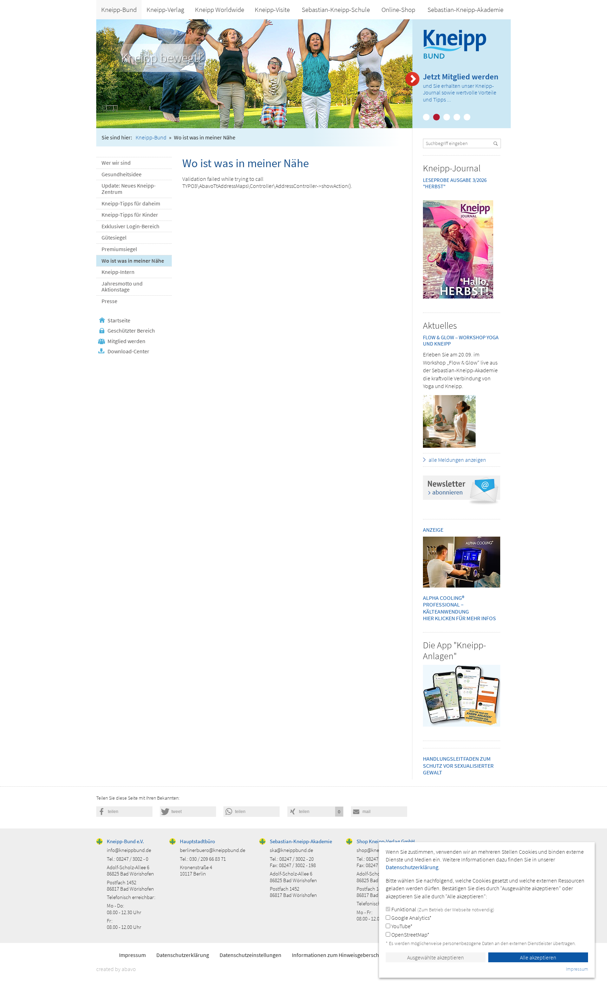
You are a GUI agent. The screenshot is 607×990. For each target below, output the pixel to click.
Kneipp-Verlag (165, 9)
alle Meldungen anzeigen (457, 459)
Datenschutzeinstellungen (250, 954)
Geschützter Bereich (131, 330)
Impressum (132, 954)
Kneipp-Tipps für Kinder (130, 214)
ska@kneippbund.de (291, 850)
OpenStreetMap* (409, 934)
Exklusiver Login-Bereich (130, 226)
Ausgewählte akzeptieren (435, 957)
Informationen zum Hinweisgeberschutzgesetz (347, 954)
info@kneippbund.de (129, 850)
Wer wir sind (116, 162)
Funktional (442, 909)
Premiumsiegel (119, 249)
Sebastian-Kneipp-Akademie (465, 9)
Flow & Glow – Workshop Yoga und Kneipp (460, 340)
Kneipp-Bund (119, 9)
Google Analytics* (410, 917)
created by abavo (116, 968)
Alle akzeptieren (538, 957)
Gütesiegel (114, 237)
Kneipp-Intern (118, 271)
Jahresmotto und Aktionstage (122, 286)
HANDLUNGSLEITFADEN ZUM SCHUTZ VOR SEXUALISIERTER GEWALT (458, 765)
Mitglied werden (126, 341)
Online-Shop (398, 9)
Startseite (118, 320)
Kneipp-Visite (272, 9)
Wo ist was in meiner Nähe (133, 260)
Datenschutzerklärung (182, 954)
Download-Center (128, 351)
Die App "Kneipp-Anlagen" (454, 650)
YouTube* (401, 926)
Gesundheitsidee (122, 174)
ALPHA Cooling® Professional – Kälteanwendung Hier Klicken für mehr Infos (459, 608)
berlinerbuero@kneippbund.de (212, 850)
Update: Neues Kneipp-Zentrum (129, 188)
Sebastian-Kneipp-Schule (336, 9)
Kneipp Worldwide (219, 9)
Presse (109, 300)
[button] (124, 811)
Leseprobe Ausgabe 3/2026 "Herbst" (455, 183)
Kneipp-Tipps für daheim (131, 203)
